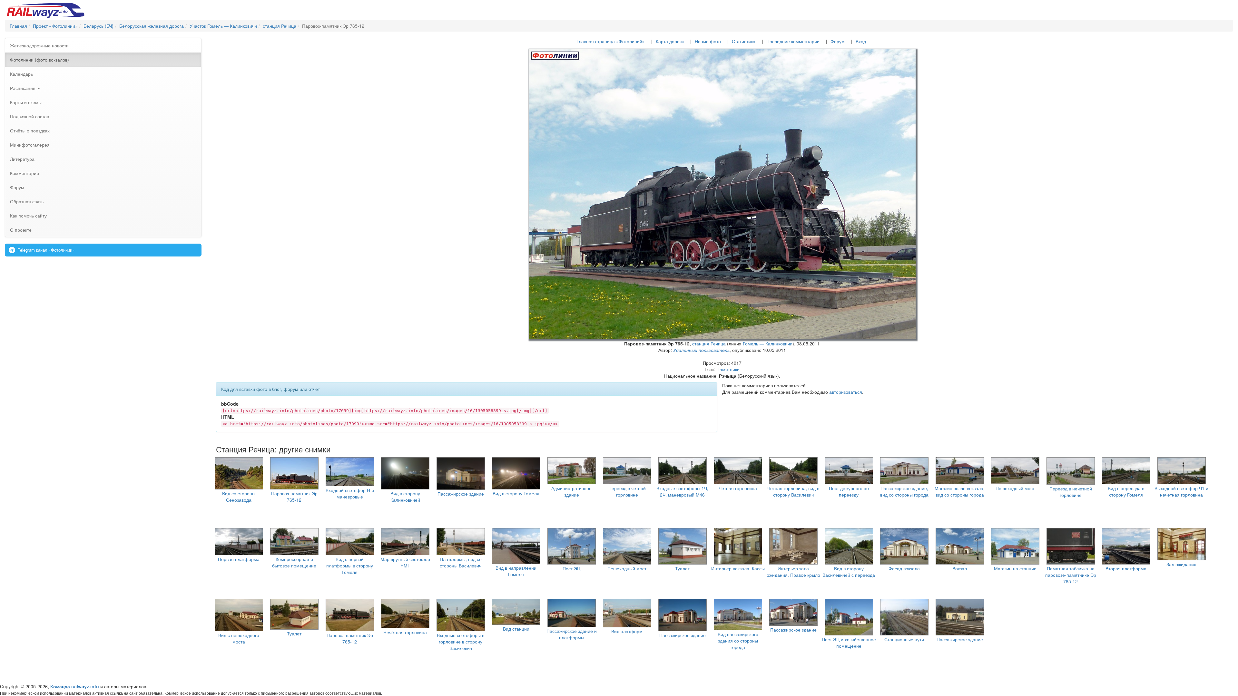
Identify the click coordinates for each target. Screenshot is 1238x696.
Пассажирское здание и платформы (571, 634)
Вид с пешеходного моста (238, 638)
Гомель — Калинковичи (767, 343)
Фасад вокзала (904, 568)
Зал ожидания (1181, 564)
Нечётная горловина (405, 632)
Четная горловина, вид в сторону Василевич (793, 491)
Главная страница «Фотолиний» (610, 41)
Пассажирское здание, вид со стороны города (904, 491)
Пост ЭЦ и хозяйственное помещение (849, 642)
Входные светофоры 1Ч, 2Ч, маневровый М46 (682, 491)
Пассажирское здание (460, 493)
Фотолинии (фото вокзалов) (39, 59)
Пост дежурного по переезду (849, 491)
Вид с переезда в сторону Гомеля (1126, 491)
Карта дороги (670, 41)
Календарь (21, 74)
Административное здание (571, 491)
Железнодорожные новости (39, 45)
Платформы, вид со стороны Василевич (461, 562)
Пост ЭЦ (571, 568)
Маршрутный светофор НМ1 (405, 562)
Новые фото (708, 41)
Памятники (728, 369)
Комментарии (24, 173)
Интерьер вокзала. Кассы (738, 568)
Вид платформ (627, 631)
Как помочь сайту (28, 215)
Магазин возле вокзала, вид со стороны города (960, 491)
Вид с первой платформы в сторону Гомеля (349, 565)
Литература (22, 159)
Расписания (23, 88)
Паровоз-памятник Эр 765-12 (294, 496)
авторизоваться (845, 392)
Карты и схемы (26, 102)
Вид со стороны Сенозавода (238, 496)
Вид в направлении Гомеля (516, 571)
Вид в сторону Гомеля (516, 493)
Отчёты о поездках (30, 130)
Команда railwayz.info (74, 686)
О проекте (21, 230)
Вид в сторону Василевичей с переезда (848, 571)
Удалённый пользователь (701, 350)
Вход (861, 41)
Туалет (682, 568)
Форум (17, 187)
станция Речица (709, 343)
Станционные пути (904, 639)
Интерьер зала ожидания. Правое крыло (793, 571)
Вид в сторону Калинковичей (405, 496)
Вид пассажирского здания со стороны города (738, 640)
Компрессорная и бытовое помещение (294, 562)
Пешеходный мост (1015, 488)
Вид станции (516, 628)
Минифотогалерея (30, 144)
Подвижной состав (29, 116)
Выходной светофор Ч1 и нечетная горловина (1181, 491)
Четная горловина (738, 488)
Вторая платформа (1125, 568)
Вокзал (959, 568)
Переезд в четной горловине (627, 491)
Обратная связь (27, 201)
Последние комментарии (793, 41)
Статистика (743, 41)
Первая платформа (239, 559)
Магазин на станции (1015, 568)
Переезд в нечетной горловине (1070, 491)
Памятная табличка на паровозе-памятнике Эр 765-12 (1070, 575)
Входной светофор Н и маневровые (350, 493)
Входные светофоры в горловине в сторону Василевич (460, 641)
